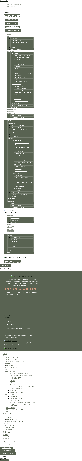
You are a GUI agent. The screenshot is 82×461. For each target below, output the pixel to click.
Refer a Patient (17, 115)
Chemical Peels (20, 62)
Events (14, 45)
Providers (11, 113)
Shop (9, 224)
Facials (17, 66)
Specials (14, 107)
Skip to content (4, 1)
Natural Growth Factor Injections (22, 386)
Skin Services (16, 53)
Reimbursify (15, 220)
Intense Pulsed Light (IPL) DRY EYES (22, 402)
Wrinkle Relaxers (21, 81)
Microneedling (20, 71)
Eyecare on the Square (19, 42)
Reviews (10, 230)
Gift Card (11, 226)
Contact (10, 232)
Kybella (17, 68)
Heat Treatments (20, 90)
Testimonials (15, 218)
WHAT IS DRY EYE (16, 49)
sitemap (30, 335)
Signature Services (21, 101)
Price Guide (15, 103)
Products (11, 111)
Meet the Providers (18, 38)
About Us (10, 36)
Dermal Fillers (20, 64)
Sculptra (18, 79)
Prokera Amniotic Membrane (20, 404)
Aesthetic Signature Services (21, 375)
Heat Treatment (15, 400)
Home (9, 34)
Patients (10, 215)
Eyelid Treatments (21, 88)
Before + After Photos (19, 105)
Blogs (9, 228)
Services (10, 51)
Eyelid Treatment (16, 398)
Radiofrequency (20, 77)
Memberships (12, 109)
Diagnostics (19, 86)
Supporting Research (18, 117)
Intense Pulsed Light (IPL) (23, 55)
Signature (13, 406)
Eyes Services (16, 84)
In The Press (16, 47)
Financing (13, 222)
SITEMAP (29, 343)
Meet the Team (16, 40)
